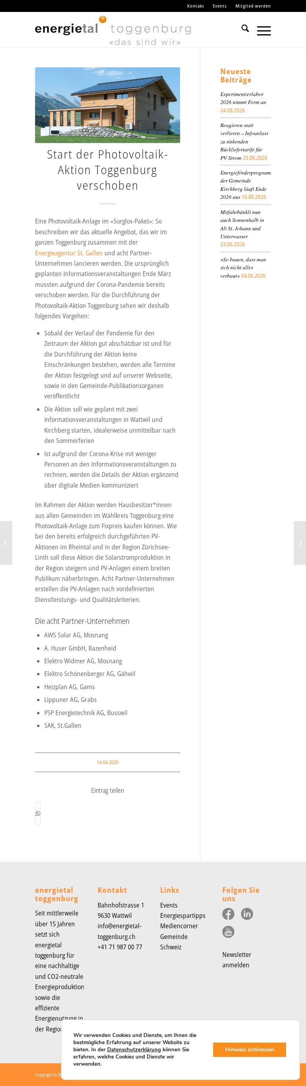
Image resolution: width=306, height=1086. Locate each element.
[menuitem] (196, 6)
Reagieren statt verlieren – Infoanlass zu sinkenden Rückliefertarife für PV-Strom (244, 141)
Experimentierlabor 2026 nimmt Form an (243, 98)
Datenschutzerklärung (134, 1049)
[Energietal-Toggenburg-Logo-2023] (113, 33)
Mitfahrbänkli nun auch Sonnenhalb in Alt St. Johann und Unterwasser (242, 224)
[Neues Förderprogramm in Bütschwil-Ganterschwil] (300, 543)
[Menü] (260, 29)
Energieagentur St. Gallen (69, 253)
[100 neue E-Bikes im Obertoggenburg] (6, 543)
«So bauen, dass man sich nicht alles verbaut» (243, 267)
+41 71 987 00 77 (120, 947)
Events (220, 6)
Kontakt (195, 6)
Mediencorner (179, 925)
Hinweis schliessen (249, 1049)
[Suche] (241, 29)
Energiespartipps (183, 915)
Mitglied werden (253, 6)
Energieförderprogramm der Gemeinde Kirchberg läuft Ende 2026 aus (247, 184)
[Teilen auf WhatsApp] (37, 813)
